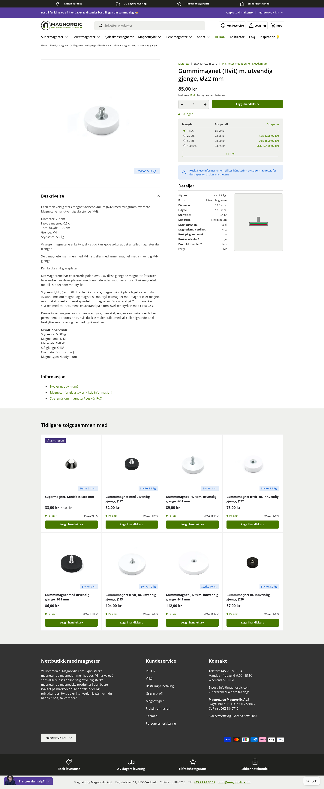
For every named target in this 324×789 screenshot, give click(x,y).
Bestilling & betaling (160, 686)
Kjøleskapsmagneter (119, 37)
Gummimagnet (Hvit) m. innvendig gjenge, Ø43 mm (192, 597)
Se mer (230, 153)
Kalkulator (237, 37)
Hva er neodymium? (64, 386)
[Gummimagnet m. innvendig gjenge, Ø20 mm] (252, 562)
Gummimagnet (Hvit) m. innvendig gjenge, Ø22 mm (252, 499)
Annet (201, 37)
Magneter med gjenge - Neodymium (92, 45)
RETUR (150, 671)
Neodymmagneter (59, 45)
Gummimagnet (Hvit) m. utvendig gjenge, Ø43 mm (131, 597)
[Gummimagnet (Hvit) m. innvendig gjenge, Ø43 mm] (192, 562)
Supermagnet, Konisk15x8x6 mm (69, 497)
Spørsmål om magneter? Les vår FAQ (76, 398)
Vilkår (150, 678)
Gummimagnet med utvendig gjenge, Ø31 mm (67, 597)
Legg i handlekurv (247, 104)
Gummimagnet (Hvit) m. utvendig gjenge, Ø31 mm (191, 499)
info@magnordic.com (234, 782)
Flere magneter (177, 37)
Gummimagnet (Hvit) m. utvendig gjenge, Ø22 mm (136, 45)
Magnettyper (155, 701)
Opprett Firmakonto (239, 12)
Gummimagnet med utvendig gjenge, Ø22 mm (128, 499)
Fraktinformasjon (158, 708)
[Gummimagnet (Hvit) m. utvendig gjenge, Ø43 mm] (132, 562)
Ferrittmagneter (84, 37)
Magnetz (183, 63)
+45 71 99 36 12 (204, 782)
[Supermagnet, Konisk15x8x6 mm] (71, 464)
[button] (277, 25)
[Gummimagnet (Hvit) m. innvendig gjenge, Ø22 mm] (252, 464)
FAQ (252, 37)
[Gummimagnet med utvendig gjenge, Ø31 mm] (71, 562)
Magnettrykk (147, 37)
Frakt (193, 95)
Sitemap (152, 716)
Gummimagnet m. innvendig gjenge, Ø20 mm (248, 597)
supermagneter (261, 170)
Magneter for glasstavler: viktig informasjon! (81, 392)
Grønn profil (154, 693)
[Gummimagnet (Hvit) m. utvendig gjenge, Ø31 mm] (192, 464)
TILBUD (219, 37)
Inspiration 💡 (270, 37)
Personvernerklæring (161, 723)
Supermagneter (52, 37)
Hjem (44, 45)
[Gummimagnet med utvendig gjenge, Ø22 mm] (132, 464)
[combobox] (149, 25)
